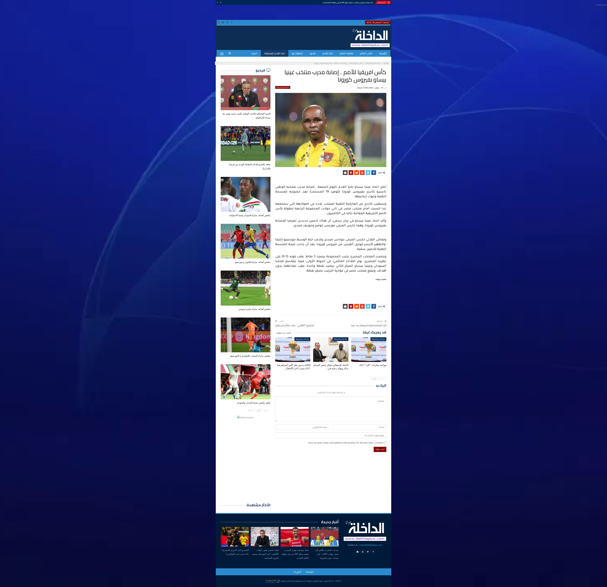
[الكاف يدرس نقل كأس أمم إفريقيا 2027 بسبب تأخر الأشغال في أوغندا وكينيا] (292, 349)
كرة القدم (327, 53)
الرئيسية (383, 53)
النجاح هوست (285, 581)
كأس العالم (366, 53)
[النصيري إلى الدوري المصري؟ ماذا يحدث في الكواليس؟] (235, 537)
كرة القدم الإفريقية (274, 53)
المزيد (254, 53)
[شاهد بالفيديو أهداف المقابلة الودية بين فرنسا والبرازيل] (245, 143)
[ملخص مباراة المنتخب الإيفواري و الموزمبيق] (245, 335)
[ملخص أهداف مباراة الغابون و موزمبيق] (245, 241)
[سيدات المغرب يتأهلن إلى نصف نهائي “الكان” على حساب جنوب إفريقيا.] (325, 537)
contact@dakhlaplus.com (370, 545)
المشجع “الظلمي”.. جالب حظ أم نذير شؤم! (294, 325)
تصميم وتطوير (300, 581)
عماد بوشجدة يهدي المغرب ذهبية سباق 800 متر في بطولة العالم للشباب (347, 2)
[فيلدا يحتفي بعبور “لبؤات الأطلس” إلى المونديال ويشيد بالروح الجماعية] (265, 537)
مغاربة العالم (346, 53)
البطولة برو (297, 53)
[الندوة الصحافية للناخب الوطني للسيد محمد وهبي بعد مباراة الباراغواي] (245, 92)
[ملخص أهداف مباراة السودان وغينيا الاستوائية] (245, 194)
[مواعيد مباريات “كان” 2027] (368, 349)
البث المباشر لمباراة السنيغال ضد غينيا (368, 325)
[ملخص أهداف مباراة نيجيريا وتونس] (245, 288)
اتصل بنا (297, 571)
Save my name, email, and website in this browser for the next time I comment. (345, 442)
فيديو (313, 53)
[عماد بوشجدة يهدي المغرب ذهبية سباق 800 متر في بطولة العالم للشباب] (295, 537)
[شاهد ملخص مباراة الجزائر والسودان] (245, 381)
